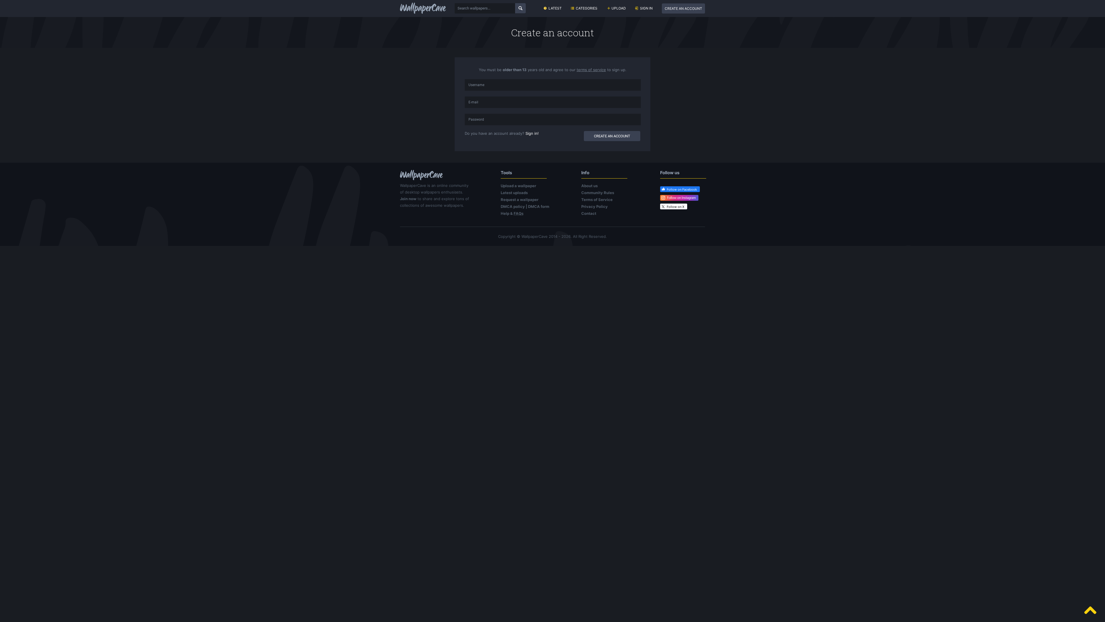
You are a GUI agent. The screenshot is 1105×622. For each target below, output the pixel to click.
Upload (618, 8)
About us (589, 185)
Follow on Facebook (682, 189)
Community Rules (597, 192)
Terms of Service (597, 199)
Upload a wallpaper (518, 185)
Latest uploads (514, 192)
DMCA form (538, 206)
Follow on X (675, 207)
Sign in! (532, 133)
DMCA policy (513, 206)
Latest (555, 8)
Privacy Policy (594, 206)
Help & (512, 213)
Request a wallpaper (519, 199)
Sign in (646, 8)
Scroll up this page (1090, 610)
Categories (586, 8)
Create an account (683, 8)
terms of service (591, 69)
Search (520, 8)
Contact (588, 213)
